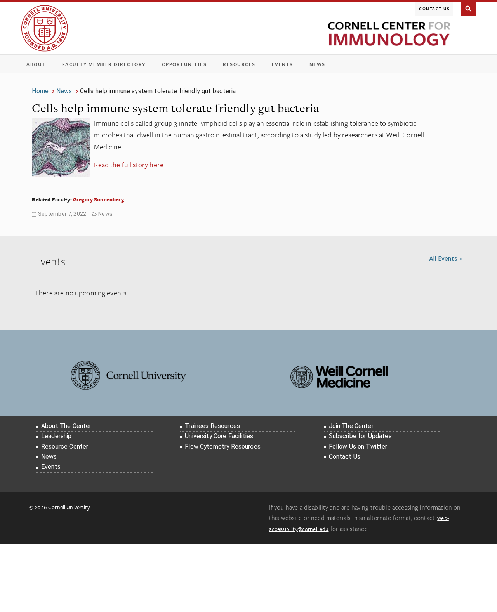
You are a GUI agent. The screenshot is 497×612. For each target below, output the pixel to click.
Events (285, 65)
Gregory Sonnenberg (98, 199)
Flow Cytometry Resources (223, 446)
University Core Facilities (219, 436)
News (317, 64)
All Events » (445, 258)
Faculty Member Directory (104, 64)
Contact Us (434, 8)
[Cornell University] (44, 28)
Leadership (56, 436)
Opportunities (184, 64)
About (38, 65)
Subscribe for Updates (360, 436)
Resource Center (64, 446)
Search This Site (468, 8)
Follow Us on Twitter (358, 446)
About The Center (66, 426)
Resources (242, 65)
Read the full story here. (129, 165)
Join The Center (351, 426)
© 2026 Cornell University (59, 507)
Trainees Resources (212, 426)
